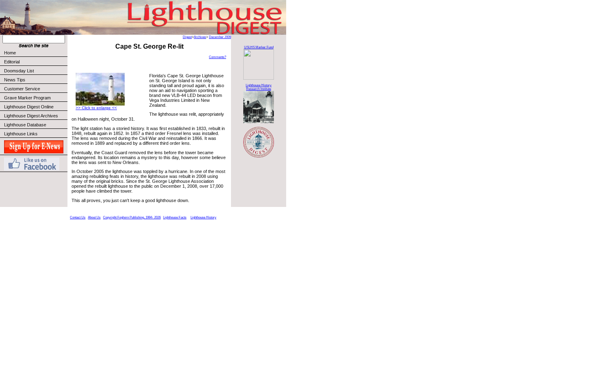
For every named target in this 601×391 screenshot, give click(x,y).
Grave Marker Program (27, 97)
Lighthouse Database (25, 124)
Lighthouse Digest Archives (31, 115)
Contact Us (77, 217)
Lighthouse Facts (174, 217)
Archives (200, 37)
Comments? (217, 57)
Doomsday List (19, 70)
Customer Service (22, 88)
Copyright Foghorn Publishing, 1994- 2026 (132, 217)
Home (10, 52)
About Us (94, 217)
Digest (187, 37)
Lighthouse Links (21, 133)
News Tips (14, 79)
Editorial (12, 61)
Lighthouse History (203, 217)
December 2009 (220, 37)
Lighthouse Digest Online (29, 106)
